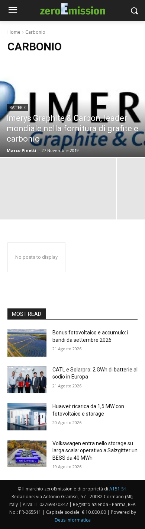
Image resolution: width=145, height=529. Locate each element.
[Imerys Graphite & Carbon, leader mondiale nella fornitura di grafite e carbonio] (72, 109)
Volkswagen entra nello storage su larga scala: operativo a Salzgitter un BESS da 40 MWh (95, 450)
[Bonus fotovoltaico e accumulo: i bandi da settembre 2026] (26, 343)
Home (13, 32)
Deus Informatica (73, 520)
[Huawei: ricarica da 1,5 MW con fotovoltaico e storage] (26, 416)
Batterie (17, 108)
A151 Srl (117, 489)
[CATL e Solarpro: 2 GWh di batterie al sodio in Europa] (26, 380)
